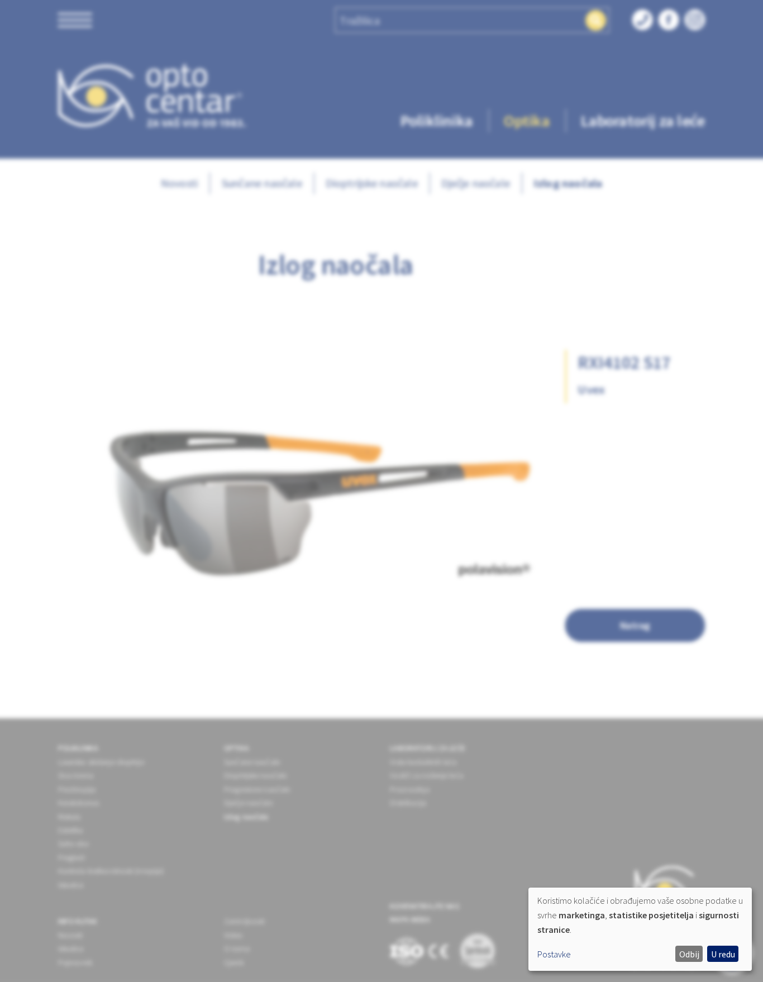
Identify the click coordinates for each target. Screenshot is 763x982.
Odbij (689, 954)
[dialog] (640, 929)
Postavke (554, 954)
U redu (723, 954)
